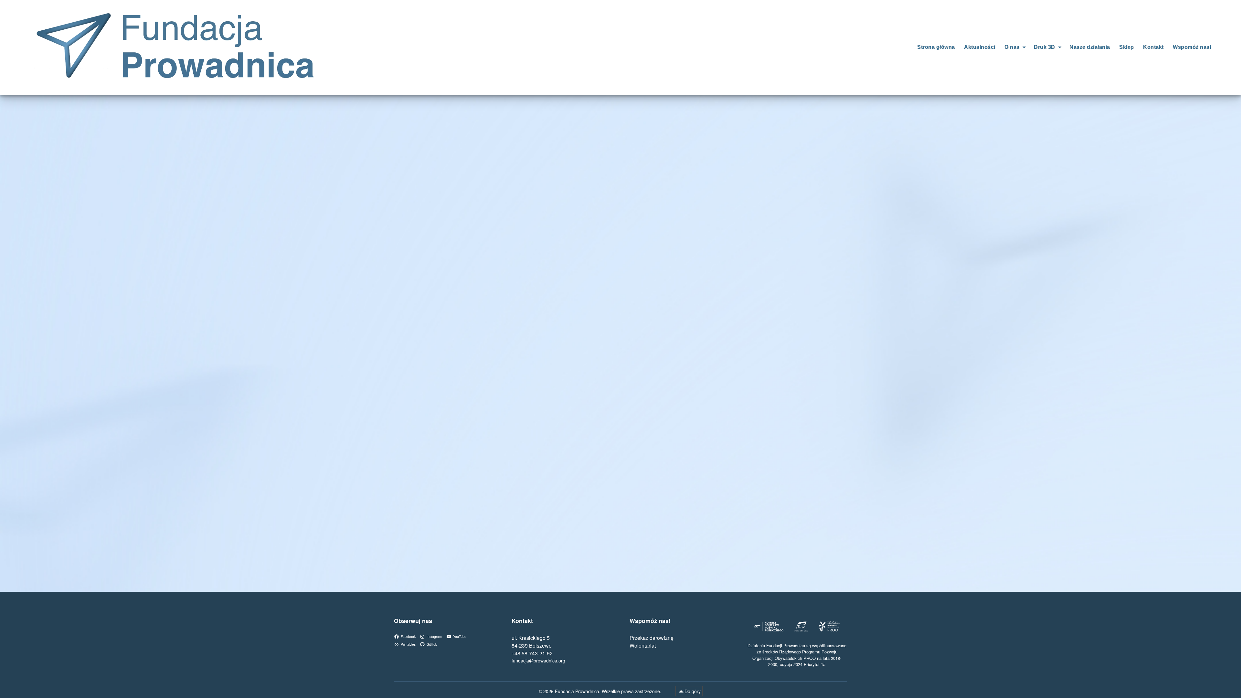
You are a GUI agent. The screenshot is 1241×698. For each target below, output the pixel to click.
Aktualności (979, 47)
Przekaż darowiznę (652, 637)
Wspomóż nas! (1192, 47)
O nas (1012, 47)
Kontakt (1153, 47)
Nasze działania (1089, 47)
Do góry (692, 691)
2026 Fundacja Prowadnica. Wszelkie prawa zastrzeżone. (603, 691)
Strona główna (936, 47)
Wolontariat (643, 645)
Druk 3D (1044, 47)
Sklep (1126, 47)
